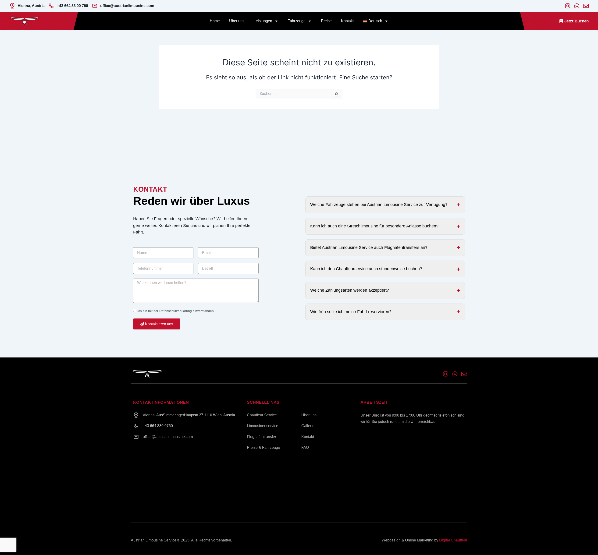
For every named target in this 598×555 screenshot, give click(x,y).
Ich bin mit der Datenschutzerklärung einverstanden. (176, 311)
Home (215, 21)
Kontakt (347, 21)
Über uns (236, 21)
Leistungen (263, 21)
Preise (326, 21)
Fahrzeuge (297, 21)
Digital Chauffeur (453, 540)
